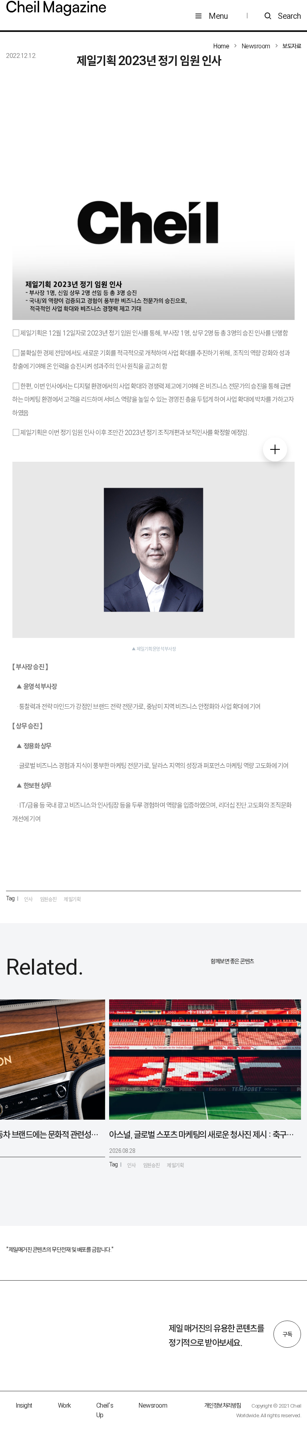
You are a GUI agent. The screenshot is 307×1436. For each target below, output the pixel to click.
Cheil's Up (105, 1410)
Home (221, 46)
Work (64, 1405)
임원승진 (48, 899)
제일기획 (72, 899)
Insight (24, 1405)
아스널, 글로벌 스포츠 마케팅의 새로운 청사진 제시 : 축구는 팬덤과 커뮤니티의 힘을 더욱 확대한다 (202, 1134)
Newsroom (153, 1405)
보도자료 (292, 46)
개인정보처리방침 (222, 1405)
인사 (28, 899)
